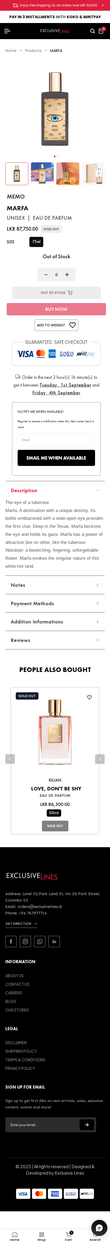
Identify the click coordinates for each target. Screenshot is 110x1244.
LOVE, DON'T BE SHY (56, 788)
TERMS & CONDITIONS (25, 1059)
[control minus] (44, 274)
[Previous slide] (10, 759)
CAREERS (13, 992)
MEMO (16, 196)
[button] (54, 156)
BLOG (10, 1001)
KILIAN (55, 780)
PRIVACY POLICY (20, 1068)
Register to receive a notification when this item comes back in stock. (56, 424)
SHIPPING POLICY (21, 1051)
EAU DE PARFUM (55, 795)
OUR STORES (17, 1009)
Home (11, 50)
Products (33, 50)
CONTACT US (17, 984)
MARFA (56, 50)
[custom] (11, 941)
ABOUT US (14, 975)
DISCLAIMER (16, 1042)
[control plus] (69, 274)
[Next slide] (100, 759)
